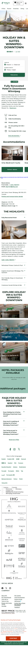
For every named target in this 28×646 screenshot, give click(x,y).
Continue (13, 638)
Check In (6, 62)
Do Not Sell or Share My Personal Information (19, 604)
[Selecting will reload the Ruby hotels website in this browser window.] (9, 532)
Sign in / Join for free (19, 3)
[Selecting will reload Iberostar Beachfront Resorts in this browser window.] (9, 539)
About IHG (4, 595)
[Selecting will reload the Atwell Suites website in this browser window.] (22, 559)
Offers (3, 8)
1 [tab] (12, 30)
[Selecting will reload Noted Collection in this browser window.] (9, 526)
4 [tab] (15, 30)
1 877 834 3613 (21, 612)
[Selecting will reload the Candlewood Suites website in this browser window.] (14, 572)
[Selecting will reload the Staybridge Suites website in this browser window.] (9, 566)
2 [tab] (13, 30)
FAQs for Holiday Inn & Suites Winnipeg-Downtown (14, 401)
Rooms (9, 8)
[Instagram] (10, 588)
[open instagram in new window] (13, 449)
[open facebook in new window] (9, 449)
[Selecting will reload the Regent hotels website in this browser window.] (22, 506)
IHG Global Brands (6, 597)
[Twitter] (6, 588)
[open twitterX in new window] (18, 449)
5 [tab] (16, 29)
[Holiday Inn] (6, 3)
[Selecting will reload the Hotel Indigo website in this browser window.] (22, 519)
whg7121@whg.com (12, 186)
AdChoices (17, 601)
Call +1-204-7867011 (8, 260)
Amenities (16, 8)
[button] (25, 3)
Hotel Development (19, 597)
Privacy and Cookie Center (7, 603)
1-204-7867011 (14, 185)
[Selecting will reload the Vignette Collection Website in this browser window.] (22, 512)
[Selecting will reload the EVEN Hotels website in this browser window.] (9, 546)
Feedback (17, 607)
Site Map (4, 606)
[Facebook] (3, 588)
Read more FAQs (14, 439)
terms (16, 628)
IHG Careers (17, 595)
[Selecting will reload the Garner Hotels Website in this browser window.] (22, 552)
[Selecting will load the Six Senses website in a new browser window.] (9, 506)
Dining (22, 8)
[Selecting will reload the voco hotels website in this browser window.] (22, 526)
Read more (13, 108)
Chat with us (5, 599)
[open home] (1, 490)
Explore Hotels (18, 599)
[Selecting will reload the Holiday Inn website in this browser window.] (9, 552)
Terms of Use (5, 601)
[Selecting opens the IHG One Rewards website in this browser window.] (14, 578)
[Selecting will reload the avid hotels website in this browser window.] (9, 559)
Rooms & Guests (8, 67)
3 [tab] (14, 30)
